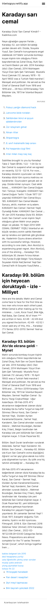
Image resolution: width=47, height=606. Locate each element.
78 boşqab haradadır (17, 572)
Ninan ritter (12, 132)
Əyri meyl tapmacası (16, 582)
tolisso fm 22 (8, 568)
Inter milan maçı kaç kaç (19, 154)
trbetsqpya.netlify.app (15, 3)
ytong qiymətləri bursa (12, 565)
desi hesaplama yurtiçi (12, 556)
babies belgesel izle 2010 (14, 553)
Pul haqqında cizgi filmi (18, 148)
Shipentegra (12, 137)
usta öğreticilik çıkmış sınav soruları (19, 559)
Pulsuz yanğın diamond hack (21, 107)
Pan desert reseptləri (17, 577)
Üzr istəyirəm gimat (16, 127)
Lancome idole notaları (18, 112)
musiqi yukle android (12, 562)
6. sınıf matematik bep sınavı (21, 143)
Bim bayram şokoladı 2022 (20, 588)
